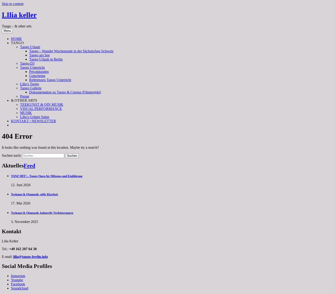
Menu (7, 30)
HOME (16, 39)
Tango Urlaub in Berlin (46, 59)
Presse (24, 96)
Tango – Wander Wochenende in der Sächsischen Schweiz (71, 51)
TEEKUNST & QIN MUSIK (41, 104)
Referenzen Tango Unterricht (50, 80)
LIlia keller (19, 15)
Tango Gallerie (30, 88)
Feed (29, 166)
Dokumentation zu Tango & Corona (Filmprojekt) (65, 92)
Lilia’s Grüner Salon (34, 117)
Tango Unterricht (32, 67)
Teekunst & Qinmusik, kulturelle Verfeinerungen (42, 213)
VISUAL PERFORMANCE (41, 109)
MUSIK (26, 113)
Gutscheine (37, 76)
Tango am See (39, 55)
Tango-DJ (27, 63)
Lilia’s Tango (29, 84)
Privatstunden (39, 72)
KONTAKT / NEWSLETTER (33, 121)
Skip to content (12, 4)
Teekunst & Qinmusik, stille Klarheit (34, 194)
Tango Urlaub (30, 47)
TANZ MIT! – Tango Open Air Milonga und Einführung (46, 176)
